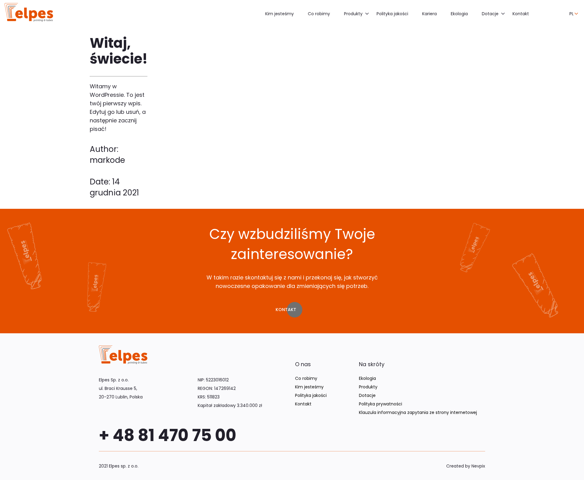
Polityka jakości (392, 14)
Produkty (353, 14)
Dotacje (490, 14)
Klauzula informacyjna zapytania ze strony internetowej (418, 412)
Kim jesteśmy (279, 14)
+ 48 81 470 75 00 (167, 435)
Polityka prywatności (380, 404)
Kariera (429, 14)
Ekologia (459, 14)
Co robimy (319, 14)
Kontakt (521, 14)
